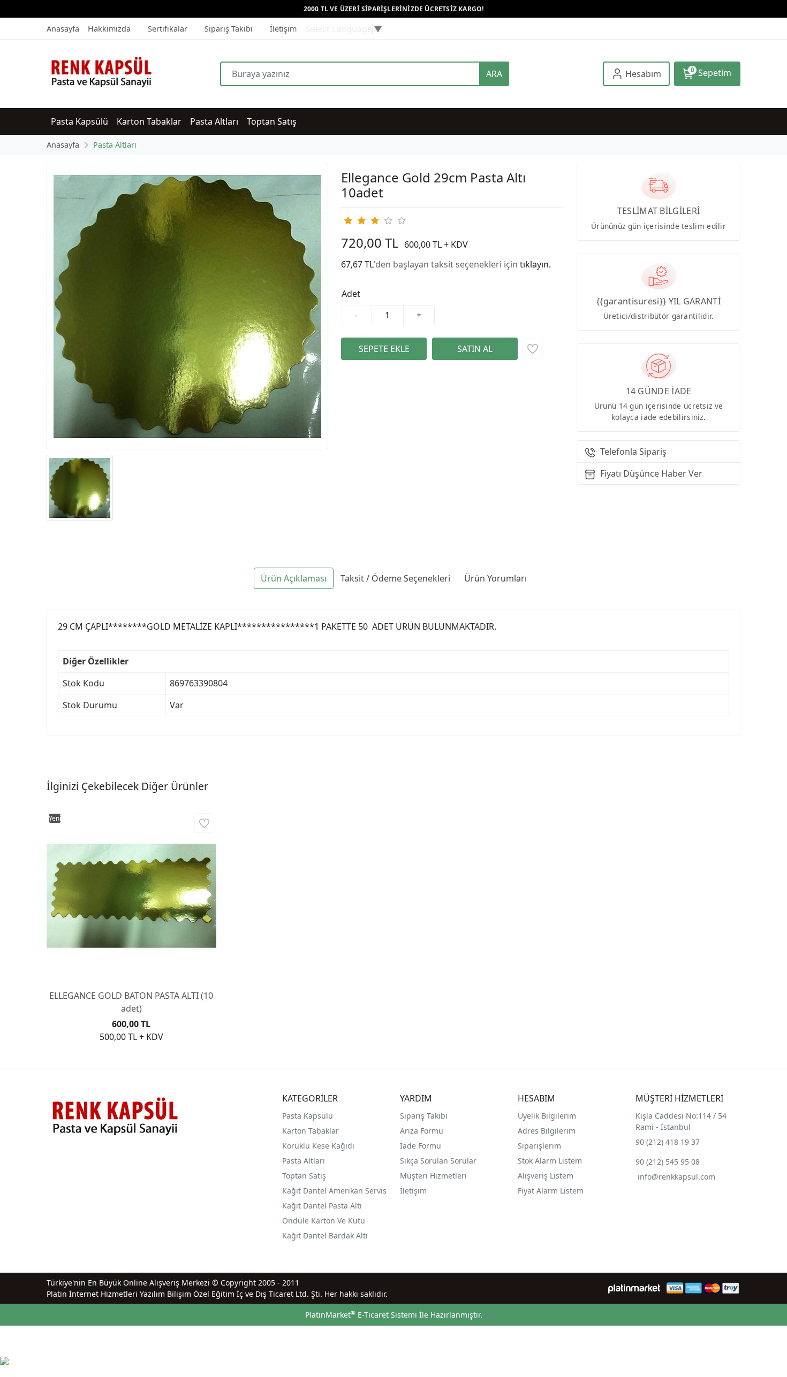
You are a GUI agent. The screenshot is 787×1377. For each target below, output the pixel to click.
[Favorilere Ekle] (532, 348)
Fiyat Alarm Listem (551, 1190)
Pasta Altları (303, 1161)
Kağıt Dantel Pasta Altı (322, 1205)
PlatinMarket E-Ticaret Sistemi (361, 1315)
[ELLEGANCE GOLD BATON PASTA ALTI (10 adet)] (131, 896)
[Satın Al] (475, 349)
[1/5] (347, 220)
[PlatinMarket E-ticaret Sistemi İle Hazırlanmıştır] (634, 1288)
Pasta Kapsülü (307, 1116)
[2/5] (354, 220)
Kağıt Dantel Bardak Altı (325, 1235)
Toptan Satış (304, 1176)
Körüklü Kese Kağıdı (318, 1146)
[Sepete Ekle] (384, 349)
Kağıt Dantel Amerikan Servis (334, 1190)
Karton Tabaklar (310, 1131)
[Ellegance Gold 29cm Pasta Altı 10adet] (187, 306)
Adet (351, 294)
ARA (494, 74)
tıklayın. (535, 264)
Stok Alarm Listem (550, 1161)
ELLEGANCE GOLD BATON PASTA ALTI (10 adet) (131, 1002)
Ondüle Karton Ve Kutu (323, 1220)
